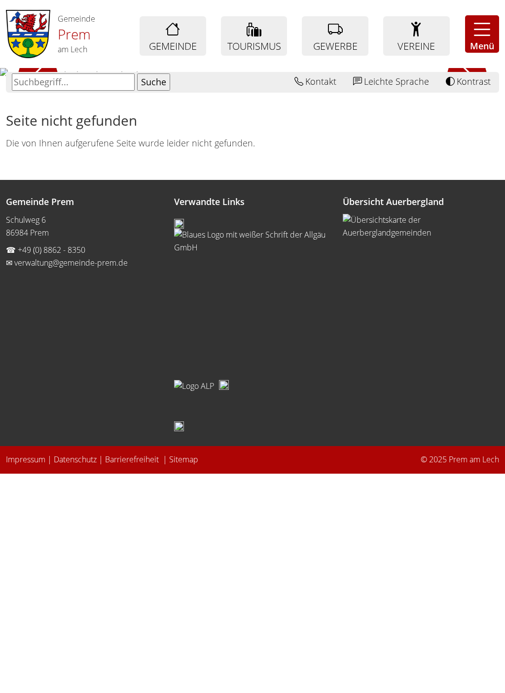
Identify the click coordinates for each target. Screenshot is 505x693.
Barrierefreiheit (133, 459)
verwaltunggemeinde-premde (71, 262)
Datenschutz (75, 459)
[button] (482, 34)
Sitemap (183, 459)
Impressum (25, 459)
